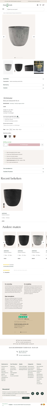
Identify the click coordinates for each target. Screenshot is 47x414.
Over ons (3, 380)
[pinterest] (42, 393)
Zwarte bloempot (9, 12)
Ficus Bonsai (39, 383)
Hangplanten (39, 369)
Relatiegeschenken (23, 369)
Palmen (38, 368)
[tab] (5, 374)
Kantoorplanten (31, 368)
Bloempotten (30, 374)
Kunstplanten (31, 377)
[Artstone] (12, 197)
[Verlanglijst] (40, 5)
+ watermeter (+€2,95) (8, 119)
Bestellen (3, 379)
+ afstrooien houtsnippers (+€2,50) (10, 121)
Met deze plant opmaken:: (8, 123)
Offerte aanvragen (23, 366)
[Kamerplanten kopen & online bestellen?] (7, 5)
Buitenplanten (31, 366)
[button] (18, 57)
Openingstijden (13, 372)
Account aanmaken (14, 376)
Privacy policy (13, 369)
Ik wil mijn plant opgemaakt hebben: (10, 116)
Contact (3, 368)
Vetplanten (39, 371)
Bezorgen (3, 371)
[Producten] (37, 5)
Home (4, 12)
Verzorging (30, 372)
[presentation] (3, 36)
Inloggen (12, 374)
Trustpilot (11, 404)
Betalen (3, 369)
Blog (11, 371)
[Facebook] (37, 393)
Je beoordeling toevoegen (8, 266)
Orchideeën (39, 379)
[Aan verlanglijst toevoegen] (42, 144)
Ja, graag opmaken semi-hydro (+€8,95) (11, 117)
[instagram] (32, 393)
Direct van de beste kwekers (34, 1)
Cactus (38, 380)
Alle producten (40, 366)
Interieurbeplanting (23, 368)
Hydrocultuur (30, 369)
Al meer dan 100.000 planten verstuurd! (13, 1)
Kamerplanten (31, 376)
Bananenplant (40, 376)
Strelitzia (38, 382)
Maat (4, 129)
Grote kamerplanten (32, 371)
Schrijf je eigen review (19, 103)
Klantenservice (4, 366)
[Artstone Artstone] (9, 240)
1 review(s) (11, 103)
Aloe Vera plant (40, 377)
